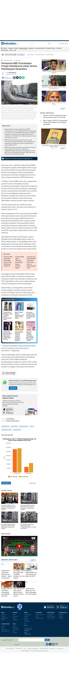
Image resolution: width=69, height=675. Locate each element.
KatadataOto (27, 634)
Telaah (3, 626)
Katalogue (15, 629)
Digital (16, 48)
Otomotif (59, 48)
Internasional (4, 618)
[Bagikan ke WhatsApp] (23, 77)
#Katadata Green (7, 429)
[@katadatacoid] (56, 644)
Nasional (3, 614)
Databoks (26, 630)
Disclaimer (52, 648)
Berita (5, 48)
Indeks (26, 625)
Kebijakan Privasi (44, 648)
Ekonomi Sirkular (40, 54)
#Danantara (14, 426)
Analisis (61, 616)
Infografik (61, 614)
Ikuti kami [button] (13, 388)
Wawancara (4, 629)
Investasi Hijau (50, 54)
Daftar (47, 639)
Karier (24, 648)
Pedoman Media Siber (32, 648)
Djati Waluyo (12, 72)
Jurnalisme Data (40, 48)
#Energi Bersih (24, 426)
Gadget (26, 619)
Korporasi (15, 619)
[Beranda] (1, 60)
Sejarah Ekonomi (40, 614)
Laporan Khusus (5, 631)
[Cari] (49, 43)
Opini (2, 627)
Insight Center (28, 629)
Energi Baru (30, 54)
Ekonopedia (4, 50)
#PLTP (32, 426)
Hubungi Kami (60, 648)
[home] (1, 48)
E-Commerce (27, 614)
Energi (2, 619)
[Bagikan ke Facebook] (14, 77)
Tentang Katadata (10, 648)
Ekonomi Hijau (23, 48)
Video (11, 50)
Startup (26, 618)
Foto (14, 631)
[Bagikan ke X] (17, 77)
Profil (37, 616)
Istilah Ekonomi (39, 618)
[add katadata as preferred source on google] (19, 373)
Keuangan (15, 616)
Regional (31, 48)
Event (25, 632)
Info (15, 50)
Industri (3, 616)
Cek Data (61, 618)
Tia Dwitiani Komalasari (12, 421)
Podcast (15, 632)
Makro (14, 614)
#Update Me (17, 429)
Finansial (10, 48)
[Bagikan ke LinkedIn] (20, 77)
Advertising (19, 648)
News (14, 626)
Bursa (14, 618)
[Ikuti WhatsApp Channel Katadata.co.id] (4, 383)
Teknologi (26, 621)
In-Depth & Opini (50, 48)
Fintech (26, 616)
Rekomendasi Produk (8, 299)
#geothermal (5, 426)
